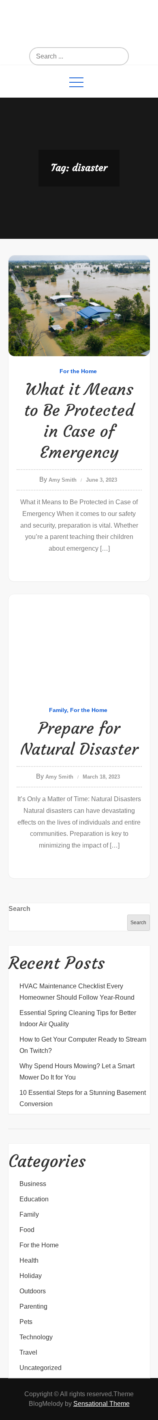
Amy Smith (63, 480)
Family (58, 710)
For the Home (78, 371)
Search (19, 908)
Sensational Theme (101, 1403)
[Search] (92, 56)
